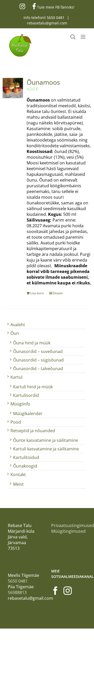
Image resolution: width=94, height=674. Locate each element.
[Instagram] (67, 590)
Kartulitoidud (26, 457)
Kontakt (18, 474)
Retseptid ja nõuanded (32, 430)
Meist (18, 484)
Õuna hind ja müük (31, 343)
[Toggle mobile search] (72, 36)
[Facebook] (55, 590)
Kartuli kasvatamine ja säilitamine (46, 449)
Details (58, 293)
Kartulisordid (26, 395)
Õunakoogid (25, 466)
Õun (14, 333)
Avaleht (17, 325)
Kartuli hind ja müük (33, 387)
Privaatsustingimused (72, 525)
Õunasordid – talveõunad (38, 368)
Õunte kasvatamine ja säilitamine (45, 440)
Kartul (16, 377)
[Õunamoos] (13, 88)
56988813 (17, 592)
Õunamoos (43, 82)
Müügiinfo (20, 404)
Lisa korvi (37, 293)
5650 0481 (56, 17)
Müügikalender (28, 413)
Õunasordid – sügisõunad (38, 360)
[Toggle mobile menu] (83, 36)
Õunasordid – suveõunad (38, 351)
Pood (15, 422)
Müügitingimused (68, 531)
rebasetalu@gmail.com (47, 23)
